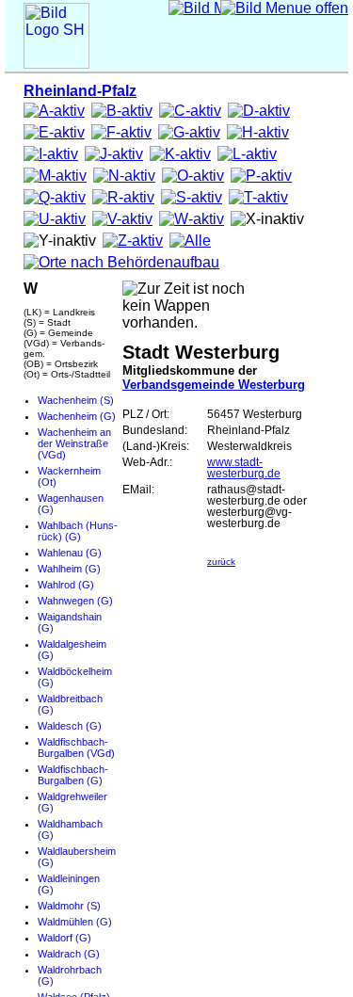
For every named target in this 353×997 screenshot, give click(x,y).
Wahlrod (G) (66, 584)
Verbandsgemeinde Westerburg (213, 385)
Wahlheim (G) (69, 568)
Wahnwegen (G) (75, 600)
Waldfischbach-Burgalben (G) (73, 775)
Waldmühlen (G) (75, 921)
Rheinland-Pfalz (80, 91)
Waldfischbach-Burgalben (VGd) (76, 747)
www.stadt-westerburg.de (244, 468)
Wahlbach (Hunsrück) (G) (78, 531)
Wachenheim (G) (77, 416)
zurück (221, 561)
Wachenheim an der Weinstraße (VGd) (74, 443)
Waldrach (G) (69, 953)
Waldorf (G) (64, 937)
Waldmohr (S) (69, 905)
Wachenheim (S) (76, 400)
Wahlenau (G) (70, 552)
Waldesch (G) (70, 726)
